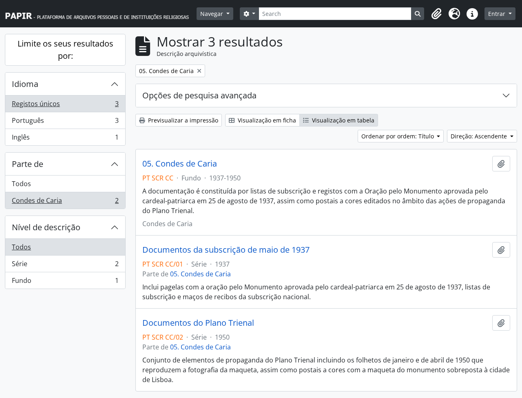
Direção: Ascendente (480, 136)
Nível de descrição (46, 227)
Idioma (25, 83)
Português (65, 122)
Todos (21, 183)
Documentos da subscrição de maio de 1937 (226, 250)
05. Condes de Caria (179, 164)
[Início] (101, 13)
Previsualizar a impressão (182, 120)
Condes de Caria (65, 202)
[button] (436, 14)
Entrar (497, 14)
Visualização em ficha (266, 120)
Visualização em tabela (342, 120)
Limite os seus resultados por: (65, 49)
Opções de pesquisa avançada (199, 95)
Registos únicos (65, 105)
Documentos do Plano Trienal (198, 323)
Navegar (212, 14)
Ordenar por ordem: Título (398, 136)
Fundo (65, 282)
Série (65, 265)
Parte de (27, 163)
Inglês (65, 139)
